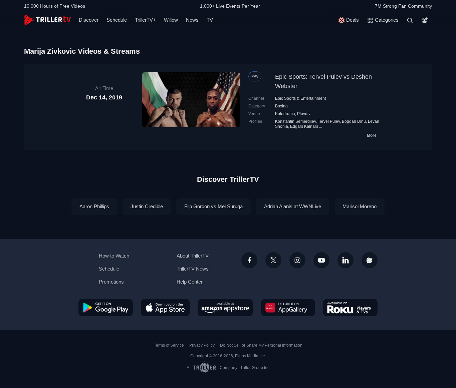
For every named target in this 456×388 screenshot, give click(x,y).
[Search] (410, 20)
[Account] (424, 20)
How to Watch (114, 256)
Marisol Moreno (360, 206)
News (192, 20)
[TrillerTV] (47, 20)
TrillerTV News (193, 269)
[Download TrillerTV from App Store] (165, 307)
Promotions (111, 282)
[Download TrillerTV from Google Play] (105, 307)
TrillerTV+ (145, 20)
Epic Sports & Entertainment (300, 98)
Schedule (116, 20)
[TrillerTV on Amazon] (225, 307)
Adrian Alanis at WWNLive (292, 206)
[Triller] (370, 260)
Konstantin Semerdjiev (295, 121)
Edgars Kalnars (304, 126)
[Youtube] (321, 260)
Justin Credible (147, 206)
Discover (88, 20)
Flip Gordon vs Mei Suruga (213, 206)
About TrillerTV (193, 256)
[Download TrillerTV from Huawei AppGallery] (288, 307)
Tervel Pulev (329, 121)
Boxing (281, 106)
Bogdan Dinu (354, 121)
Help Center (190, 282)
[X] (273, 260)
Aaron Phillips (94, 206)
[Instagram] (297, 260)
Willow (171, 20)
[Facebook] (249, 260)
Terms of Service (169, 345)
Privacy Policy (202, 345)
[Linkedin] (345, 260)
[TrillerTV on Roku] (350, 307)
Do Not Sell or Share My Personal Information (261, 345)
